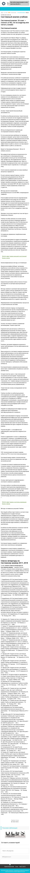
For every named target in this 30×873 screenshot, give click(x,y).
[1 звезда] (4, 14)
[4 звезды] (9, 14)
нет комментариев (21, 12)
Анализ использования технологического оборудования (12, 835)
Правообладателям (9, 866)
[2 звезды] (6, 14)
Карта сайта (23, 866)
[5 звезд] (10, 14)
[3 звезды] (7, 14)
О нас (16, 866)
